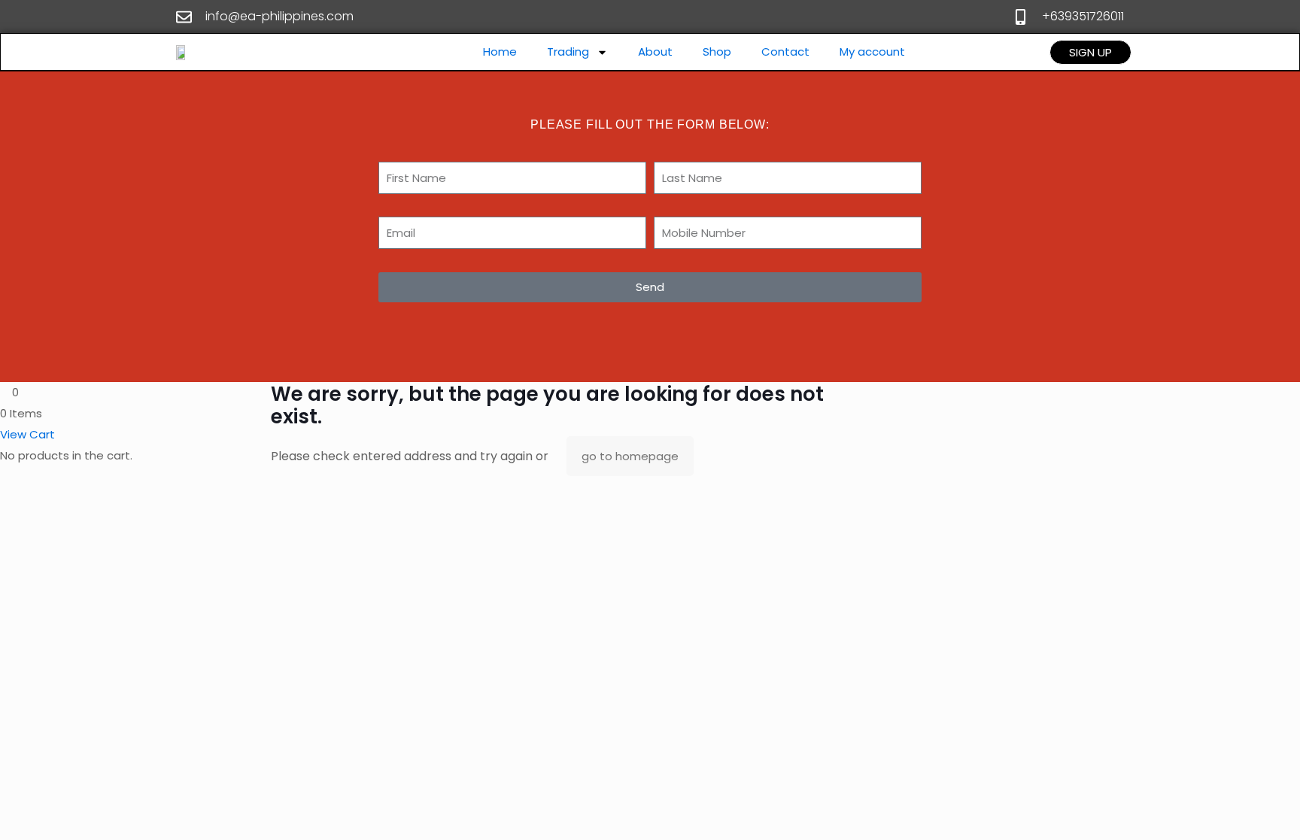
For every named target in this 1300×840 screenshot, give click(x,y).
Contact (785, 51)
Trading (568, 51)
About (655, 51)
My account (872, 51)
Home (500, 51)
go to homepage (630, 456)
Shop (717, 51)
